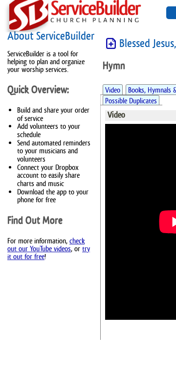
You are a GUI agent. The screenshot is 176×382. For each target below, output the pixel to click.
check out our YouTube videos (46, 244)
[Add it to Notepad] (111, 44)
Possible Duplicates (131, 100)
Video (112, 90)
